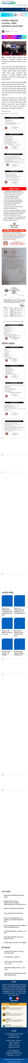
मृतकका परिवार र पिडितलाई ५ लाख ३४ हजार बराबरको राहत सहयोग (18, 633)
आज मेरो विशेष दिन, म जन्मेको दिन (11, 957)
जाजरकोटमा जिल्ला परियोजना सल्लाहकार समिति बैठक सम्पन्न (19, 653)
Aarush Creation (17, 1062)
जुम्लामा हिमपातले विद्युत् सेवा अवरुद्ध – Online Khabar (14, 968)
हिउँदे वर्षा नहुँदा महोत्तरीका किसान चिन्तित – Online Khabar (13, 963)
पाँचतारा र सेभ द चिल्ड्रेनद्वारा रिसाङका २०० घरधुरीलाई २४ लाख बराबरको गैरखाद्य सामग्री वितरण (7, 611)
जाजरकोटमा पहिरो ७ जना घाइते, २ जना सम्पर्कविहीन (6, 653)
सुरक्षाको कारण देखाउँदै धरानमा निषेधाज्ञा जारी (14, 908)
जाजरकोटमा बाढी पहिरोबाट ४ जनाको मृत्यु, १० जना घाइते (7, 632)
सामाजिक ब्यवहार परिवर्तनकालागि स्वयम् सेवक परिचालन (14, 896)
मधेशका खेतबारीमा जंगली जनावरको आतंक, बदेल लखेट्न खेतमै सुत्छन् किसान (15, 974)
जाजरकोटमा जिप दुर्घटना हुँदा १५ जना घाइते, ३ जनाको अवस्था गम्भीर (14, 952)
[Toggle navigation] (26, 9)
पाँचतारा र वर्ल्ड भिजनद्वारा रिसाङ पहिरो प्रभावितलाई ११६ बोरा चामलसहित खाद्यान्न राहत (19, 611)
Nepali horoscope (14, 1028)
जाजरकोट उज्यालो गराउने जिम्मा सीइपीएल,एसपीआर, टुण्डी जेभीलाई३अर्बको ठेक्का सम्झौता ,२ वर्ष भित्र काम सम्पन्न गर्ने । (15, 903)
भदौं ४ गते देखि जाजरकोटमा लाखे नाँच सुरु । (13, 913)
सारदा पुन (7, 31)
